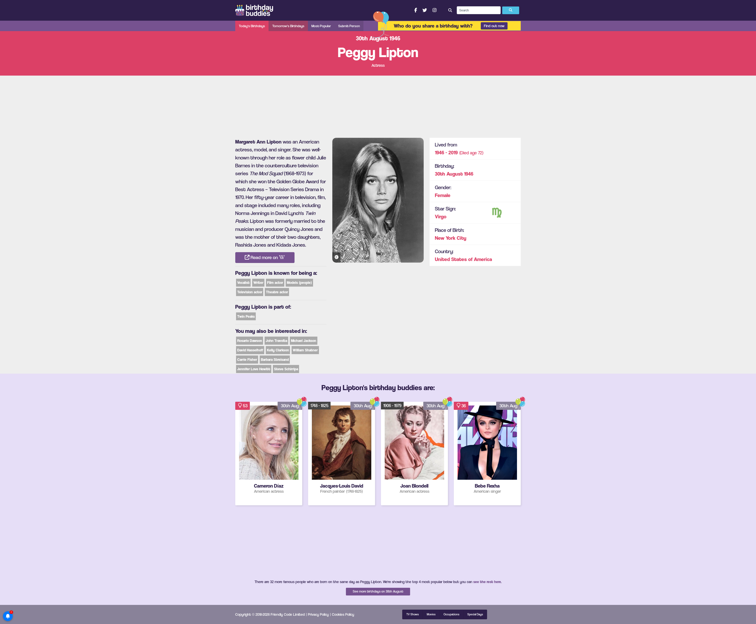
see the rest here (487, 582)
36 (463, 405)
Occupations (451, 614)
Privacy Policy (318, 614)
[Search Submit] (510, 10)
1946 (468, 174)
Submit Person (349, 26)
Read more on (264, 257)
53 (245, 405)
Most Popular (321, 26)
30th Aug (290, 405)
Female (442, 195)
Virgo (441, 216)
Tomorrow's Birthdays (288, 26)
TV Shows (412, 614)
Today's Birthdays (252, 26)
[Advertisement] (378, 105)
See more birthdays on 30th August (378, 591)
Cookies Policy (343, 614)
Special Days (475, 614)
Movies (431, 614)
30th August (449, 174)
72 (480, 152)
